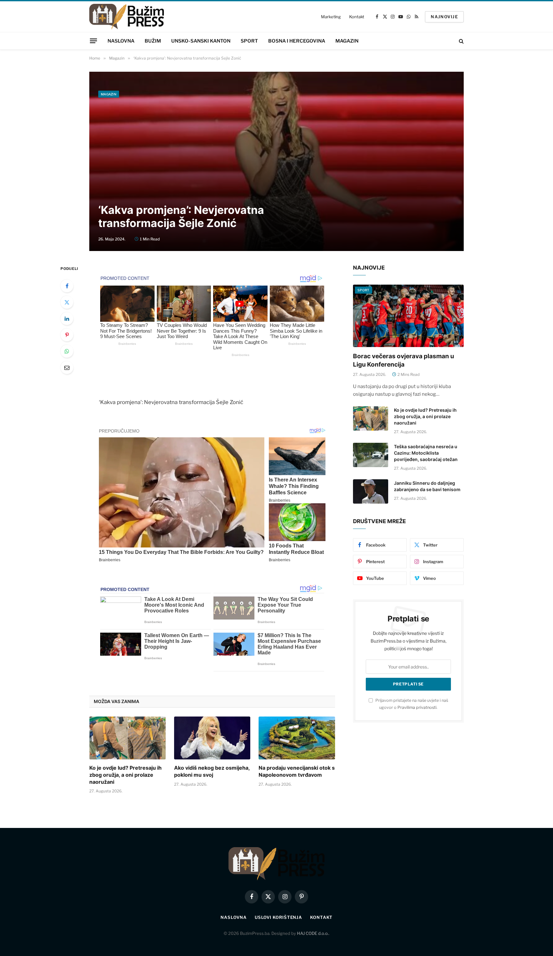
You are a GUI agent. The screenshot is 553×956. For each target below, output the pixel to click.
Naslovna (121, 41)
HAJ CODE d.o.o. (313, 933)
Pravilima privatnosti (417, 707)
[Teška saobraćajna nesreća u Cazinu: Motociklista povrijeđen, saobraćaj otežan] (370, 455)
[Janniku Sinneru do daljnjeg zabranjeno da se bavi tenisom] (370, 491)
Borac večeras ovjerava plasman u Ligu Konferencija (403, 360)
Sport (249, 41)
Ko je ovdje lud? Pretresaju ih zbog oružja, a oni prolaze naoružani (125, 775)
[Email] (66, 367)
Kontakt (356, 16)
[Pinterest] (66, 334)
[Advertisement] (276, 149)
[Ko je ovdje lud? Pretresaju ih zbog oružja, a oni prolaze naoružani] (127, 738)
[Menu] (93, 41)
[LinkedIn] (66, 318)
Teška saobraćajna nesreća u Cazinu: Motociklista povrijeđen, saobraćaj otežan (426, 453)
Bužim (153, 41)
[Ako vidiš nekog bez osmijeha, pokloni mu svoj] (212, 738)
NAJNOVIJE (444, 16)
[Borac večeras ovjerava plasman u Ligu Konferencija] (408, 316)
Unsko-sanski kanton (200, 41)
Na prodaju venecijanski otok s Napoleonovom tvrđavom (297, 771)
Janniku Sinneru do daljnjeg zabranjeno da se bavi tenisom (427, 486)
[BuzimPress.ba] (126, 17)
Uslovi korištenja (278, 917)
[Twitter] (66, 302)
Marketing (331, 16)
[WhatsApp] (66, 351)
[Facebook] (66, 286)
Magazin (346, 41)
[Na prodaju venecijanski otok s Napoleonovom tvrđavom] (297, 738)
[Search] (461, 41)
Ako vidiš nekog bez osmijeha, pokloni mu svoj (212, 771)
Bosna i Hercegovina (296, 41)
